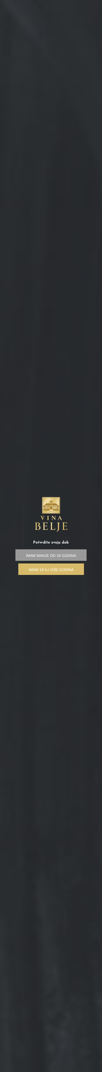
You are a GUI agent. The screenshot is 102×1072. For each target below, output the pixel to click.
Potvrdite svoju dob (51, 543)
